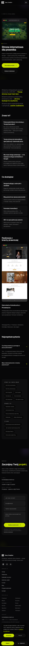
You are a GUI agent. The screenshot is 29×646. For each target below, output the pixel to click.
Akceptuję (8, 635)
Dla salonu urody (19, 399)
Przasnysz (4, 598)
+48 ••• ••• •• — (10, 619)
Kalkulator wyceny (10, 406)
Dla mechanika (17, 396)
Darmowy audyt (6, 580)
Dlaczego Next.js (9, 431)
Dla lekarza (8, 396)
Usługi (3, 572)
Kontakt (4, 591)
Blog (3, 585)
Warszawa (17, 608)
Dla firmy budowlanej (10, 385)
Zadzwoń (22, 643)
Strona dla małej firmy (11, 435)
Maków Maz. (18, 605)
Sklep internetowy (18, 417)
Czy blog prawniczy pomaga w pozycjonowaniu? (11, 346)
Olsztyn (3, 605)
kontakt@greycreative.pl (8, 479)
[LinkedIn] (3, 564)
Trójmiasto (17, 610)
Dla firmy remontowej (10, 388)
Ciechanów (17, 598)
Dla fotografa (9, 392)
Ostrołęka (4, 603)
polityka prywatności (8, 532)
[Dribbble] (10, 564)
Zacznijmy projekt (9, 65)
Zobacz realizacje (9, 71)
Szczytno (17, 600)
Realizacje (8, 417)
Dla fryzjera (18, 392)
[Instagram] (6, 564)
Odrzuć (20, 635)
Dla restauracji (9, 399)
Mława (3, 600)
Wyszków (4, 608)
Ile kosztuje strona (10, 410)
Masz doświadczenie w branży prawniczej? (11, 364)
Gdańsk (4, 610)
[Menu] (26, 2)
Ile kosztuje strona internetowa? (13, 424)
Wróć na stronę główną (9, 14)
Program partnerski (6, 588)
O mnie (3, 582)
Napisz (7, 643)
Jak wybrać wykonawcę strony (13, 428)
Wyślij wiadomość (13, 525)
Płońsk (16, 603)
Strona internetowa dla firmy (12, 413)
